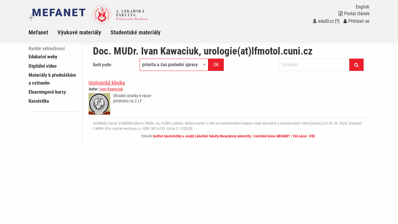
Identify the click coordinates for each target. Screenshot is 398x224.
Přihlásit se (358, 21)
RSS (312, 136)
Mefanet (38, 32)
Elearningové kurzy (47, 92)
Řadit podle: (102, 64)
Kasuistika (39, 101)
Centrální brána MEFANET (271, 136)
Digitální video (43, 66)
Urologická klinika (107, 83)
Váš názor (300, 136)
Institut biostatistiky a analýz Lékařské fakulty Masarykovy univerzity (202, 136)
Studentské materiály (135, 32)
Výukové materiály (79, 32)
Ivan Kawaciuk (111, 89)
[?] (337, 21)
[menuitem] (43, 32)
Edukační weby (43, 57)
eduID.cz (326, 21)
